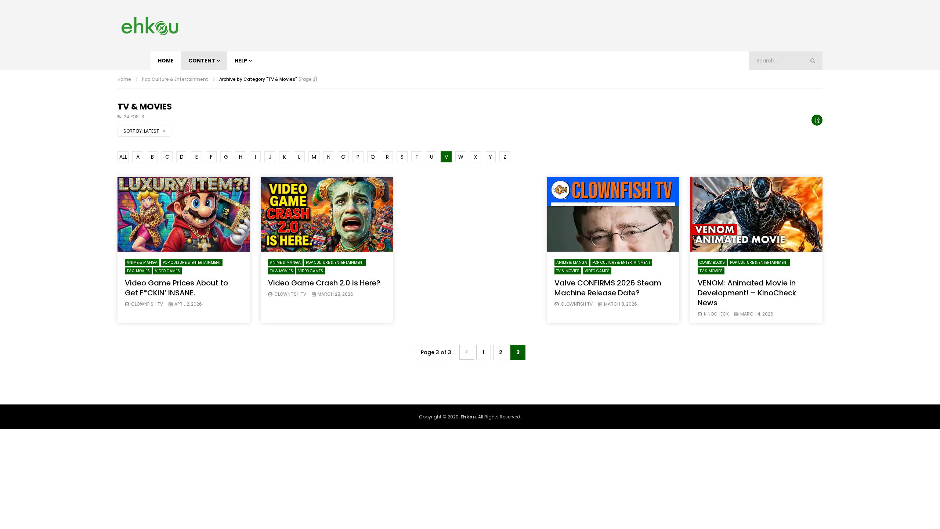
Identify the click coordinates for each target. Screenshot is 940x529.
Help (241, 60)
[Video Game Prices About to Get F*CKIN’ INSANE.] (184, 214)
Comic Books (712, 262)
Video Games (167, 271)
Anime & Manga (142, 262)
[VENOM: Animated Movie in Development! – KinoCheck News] (756, 214)
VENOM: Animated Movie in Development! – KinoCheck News (747, 293)
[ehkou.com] (150, 26)
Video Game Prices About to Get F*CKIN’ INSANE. (176, 288)
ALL (123, 157)
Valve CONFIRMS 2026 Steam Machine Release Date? (607, 288)
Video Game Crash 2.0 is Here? (324, 283)
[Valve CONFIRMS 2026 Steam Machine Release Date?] (613, 214)
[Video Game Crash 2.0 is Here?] (327, 214)
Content (201, 60)
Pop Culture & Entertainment (175, 79)
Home (166, 60)
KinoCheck (716, 314)
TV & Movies (138, 271)
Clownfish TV (147, 304)
